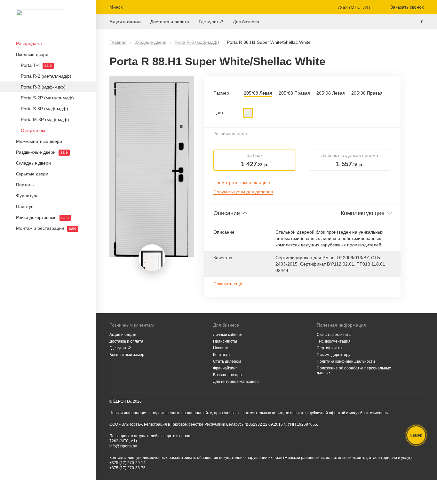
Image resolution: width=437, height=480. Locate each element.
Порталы (25, 184)
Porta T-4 (36, 65)
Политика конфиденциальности (346, 361)
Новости (220, 348)
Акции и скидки (125, 21)
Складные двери (33, 163)
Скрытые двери (32, 173)
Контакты (221, 354)
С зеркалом (33, 130)
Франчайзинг (225, 368)
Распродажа (29, 43)
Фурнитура (27, 195)
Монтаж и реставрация (46, 228)
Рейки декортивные (42, 217)
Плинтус (24, 206)
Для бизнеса (246, 21)
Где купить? (211, 21)
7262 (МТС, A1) (354, 7)
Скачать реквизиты (334, 334)
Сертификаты (329, 348)
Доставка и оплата (169, 21)
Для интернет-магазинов (235, 381)
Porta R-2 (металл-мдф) (46, 76)
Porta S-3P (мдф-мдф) (44, 108)
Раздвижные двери (42, 152)
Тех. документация (334, 341)
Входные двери (32, 54)
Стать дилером (227, 361)
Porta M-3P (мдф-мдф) (45, 119)
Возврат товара (227, 375)
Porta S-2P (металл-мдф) (47, 97)
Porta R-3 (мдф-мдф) (43, 86)
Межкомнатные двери (39, 141)
